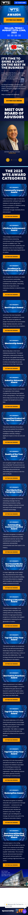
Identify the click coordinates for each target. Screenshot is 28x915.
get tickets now (20, 2)
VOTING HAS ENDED (14, 20)
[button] (8, 160)
